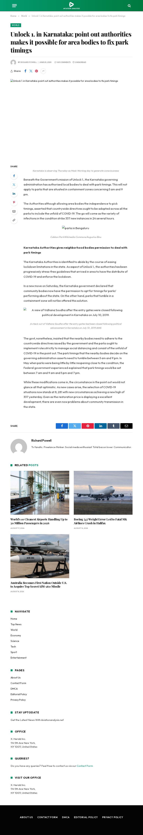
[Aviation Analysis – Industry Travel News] (71, 5)
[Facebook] (13, 175)
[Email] (13, 211)
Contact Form (18, 683)
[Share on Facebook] (25, 71)
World (16, 25)
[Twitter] (13, 184)
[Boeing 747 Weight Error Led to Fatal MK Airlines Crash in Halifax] (103, 493)
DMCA (14, 688)
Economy (16, 635)
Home (14, 618)
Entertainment (19, 657)
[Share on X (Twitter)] (30, 71)
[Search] (129, 6)
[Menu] (14, 6)
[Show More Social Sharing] (43, 71)
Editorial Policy (19, 694)
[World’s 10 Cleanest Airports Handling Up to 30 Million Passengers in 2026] (39, 493)
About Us (16, 677)
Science (15, 641)
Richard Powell (29, 62)
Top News (16, 624)
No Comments (63, 62)
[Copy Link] (13, 220)
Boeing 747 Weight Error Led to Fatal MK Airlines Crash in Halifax (100, 521)
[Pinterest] (13, 202)
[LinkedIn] (13, 193)
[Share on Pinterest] (36, 71)
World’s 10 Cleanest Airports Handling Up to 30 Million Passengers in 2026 (38, 521)
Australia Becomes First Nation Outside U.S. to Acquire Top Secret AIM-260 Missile (38, 584)
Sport (14, 652)
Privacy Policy (18, 699)
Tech (13, 646)
